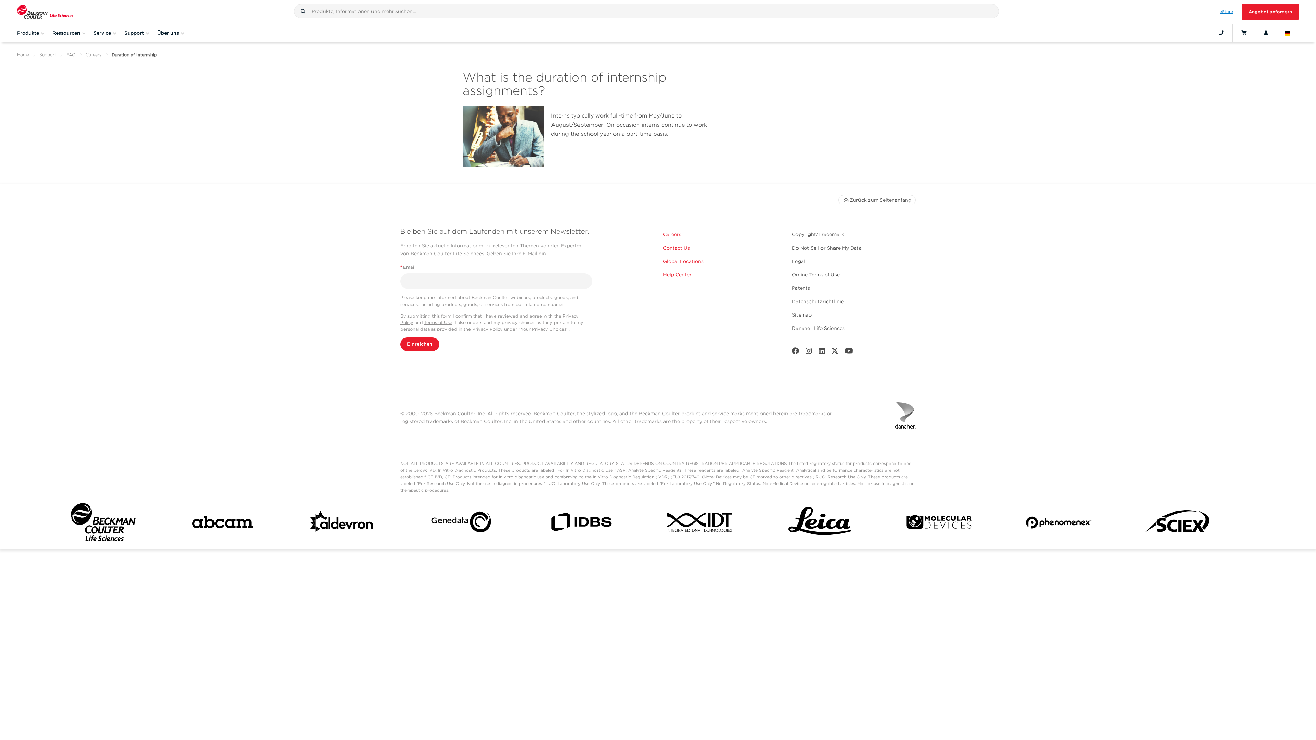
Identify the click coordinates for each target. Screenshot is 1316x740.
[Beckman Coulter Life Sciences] (45, 12)
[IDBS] (581, 524)
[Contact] (1221, 33)
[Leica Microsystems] (820, 523)
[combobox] (646, 11)
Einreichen (419, 344)
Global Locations (683, 261)
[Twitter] (834, 352)
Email (408, 267)
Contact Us (676, 248)
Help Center (677, 275)
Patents (801, 288)
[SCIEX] (1178, 523)
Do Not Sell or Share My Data (827, 248)
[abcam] (222, 523)
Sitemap (802, 315)
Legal (798, 261)
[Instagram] (809, 352)
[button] (303, 11)
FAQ (70, 54)
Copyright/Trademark (818, 234)
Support (47, 54)
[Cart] (1244, 33)
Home (23, 54)
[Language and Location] (1288, 33)
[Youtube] (849, 352)
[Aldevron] (342, 523)
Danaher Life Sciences (818, 328)
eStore (1226, 11)
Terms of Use (438, 322)
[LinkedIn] (822, 352)
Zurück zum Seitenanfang (880, 200)
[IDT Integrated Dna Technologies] (700, 523)
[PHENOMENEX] (1059, 524)
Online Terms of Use (816, 275)
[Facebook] (795, 352)
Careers (93, 54)
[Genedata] (461, 523)
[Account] (1266, 33)
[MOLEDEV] (939, 523)
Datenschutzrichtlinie (818, 301)
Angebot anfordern (1270, 11)
